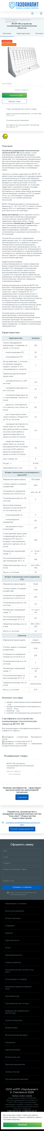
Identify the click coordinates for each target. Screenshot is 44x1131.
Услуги (7, 948)
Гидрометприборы (12, 1050)
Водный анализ (11, 1028)
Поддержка (10, 926)
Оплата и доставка (13, 918)
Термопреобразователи (15, 1064)
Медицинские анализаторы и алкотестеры (17, 1012)
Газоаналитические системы (17, 1003)
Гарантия (8, 933)
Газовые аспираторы (13, 1020)
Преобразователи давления (16, 1079)
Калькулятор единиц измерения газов (18, 988)
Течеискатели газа (12, 1057)
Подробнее (22, 797)
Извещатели (10, 1042)
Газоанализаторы (12, 996)
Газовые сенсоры (12, 1072)
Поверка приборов (13, 962)
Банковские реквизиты (14, 911)
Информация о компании (15, 903)
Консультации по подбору (16, 979)
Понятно (22, 1125)
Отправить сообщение (22, 887)
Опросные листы (12, 940)
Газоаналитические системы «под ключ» (19, 971)
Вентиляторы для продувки (16, 1035)
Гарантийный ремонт (13, 955)
